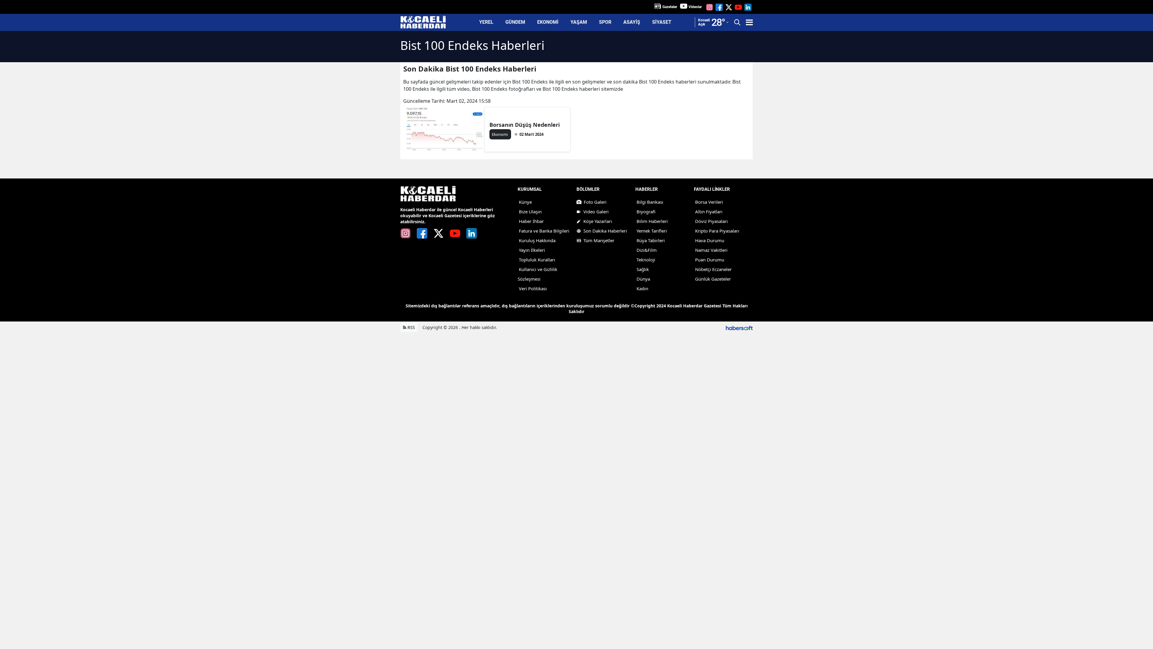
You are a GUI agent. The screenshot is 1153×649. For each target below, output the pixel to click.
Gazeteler (669, 7)
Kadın (642, 288)
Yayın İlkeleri (532, 250)
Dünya (643, 279)
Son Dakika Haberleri (605, 231)
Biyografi (646, 212)
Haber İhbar (531, 221)
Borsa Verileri (709, 202)
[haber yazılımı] (739, 327)
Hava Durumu (709, 240)
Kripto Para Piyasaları (717, 231)
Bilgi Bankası (650, 202)
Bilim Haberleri (652, 221)
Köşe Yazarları (597, 221)
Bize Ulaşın (530, 212)
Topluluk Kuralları (537, 260)
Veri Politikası (533, 288)
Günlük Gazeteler (713, 279)
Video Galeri (596, 212)
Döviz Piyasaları (711, 221)
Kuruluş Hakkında (537, 240)
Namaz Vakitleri (711, 250)
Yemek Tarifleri (652, 231)
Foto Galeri (595, 202)
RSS (410, 327)
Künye (525, 202)
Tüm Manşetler (598, 240)
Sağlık (643, 269)
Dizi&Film (647, 250)
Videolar (695, 7)
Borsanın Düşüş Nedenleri (524, 124)
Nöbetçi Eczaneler (713, 269)
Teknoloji (646, 260)
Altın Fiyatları (708, 212)
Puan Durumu (709, 260)
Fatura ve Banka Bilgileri (544, 231)
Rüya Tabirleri (651, 240)
